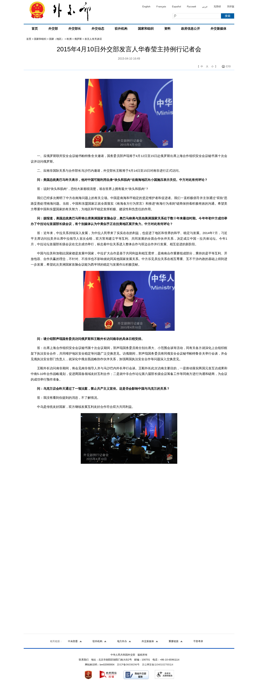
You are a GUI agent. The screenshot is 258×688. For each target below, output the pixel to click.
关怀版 (230, 6)
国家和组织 (146, 28)
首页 (35, 28)
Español (176, 6)
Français (161, 6)
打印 (228, 66)
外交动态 (98, 28)
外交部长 (74, 28)
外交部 (53, 28)
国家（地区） (56, 38)
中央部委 (73, 641)
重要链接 (173, 641)
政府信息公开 (190, 28)
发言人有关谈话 (93, 38)
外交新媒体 (218, 28)
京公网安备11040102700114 (157, 664)
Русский (191, 6)
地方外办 (122, 641)
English (146, 6)
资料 (167, 28)
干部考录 (198, 641)
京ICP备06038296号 (128, 664)
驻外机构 (121, 28)
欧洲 (69, 38)
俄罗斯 (78, 38)
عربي (205, 6)
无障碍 (217, 6)
